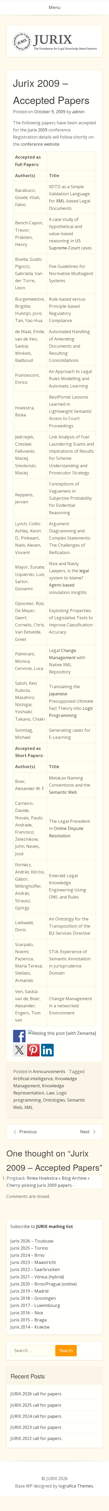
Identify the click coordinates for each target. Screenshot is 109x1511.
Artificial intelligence (33, 1079)
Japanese (58, 694)
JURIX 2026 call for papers (35, 1394)
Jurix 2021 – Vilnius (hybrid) (37, 1277)
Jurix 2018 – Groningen (33, 1298)
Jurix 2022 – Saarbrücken (35, 1269)
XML (60, 201)
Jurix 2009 (37, 130)
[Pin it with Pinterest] (33, 1050)
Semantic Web (63, 792)
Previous (28, 1132)
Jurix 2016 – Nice (26, 1313)
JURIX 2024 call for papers (35, 1416)
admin (78, 112)
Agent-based (61, 585)
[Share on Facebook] (19, 1036)
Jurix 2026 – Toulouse (31, 1241)
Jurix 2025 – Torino (29, 1248)
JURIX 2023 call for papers (35, 1427)
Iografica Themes (75, 1486)
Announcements (49, 1071)
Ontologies (54, 1100)
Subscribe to (41, 1226)
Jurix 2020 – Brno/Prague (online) (43, 1284)
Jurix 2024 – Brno (27, 1255)
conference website (40, 144)
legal (84, 571)
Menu (54, 7)
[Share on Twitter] (19, 1050)
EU (51, 933)
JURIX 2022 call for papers (35, 1438)
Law (50, 1093)
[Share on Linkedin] (47, 1050)
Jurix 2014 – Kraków (29, 1327)
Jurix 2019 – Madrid (29, 1291)
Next (85, 1132)
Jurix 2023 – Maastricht (33, 1262)
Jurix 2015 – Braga (28, 1320)
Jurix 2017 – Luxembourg (35, 1305)
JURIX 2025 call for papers (35, 1405)
